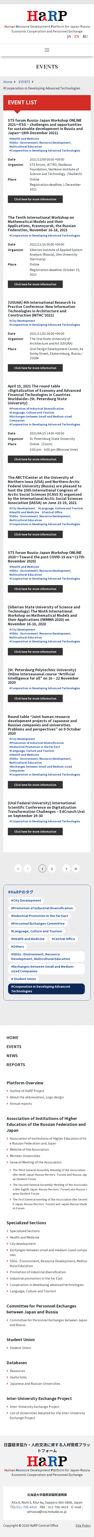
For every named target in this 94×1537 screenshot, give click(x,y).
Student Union (20, 1347)
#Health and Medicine (24, 138)
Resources (17, 1371)
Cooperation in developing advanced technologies (47, 1284)
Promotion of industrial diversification (38, 1272)
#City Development (22, 320)
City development (23, 1243)
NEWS (12, 1055)
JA (69, 36)
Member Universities (25, 1156)
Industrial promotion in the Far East (36, 1278)
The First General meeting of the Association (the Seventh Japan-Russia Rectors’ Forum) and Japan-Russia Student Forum (50, 1203)
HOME (12, 1037)
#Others (17, 946)
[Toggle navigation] (47, 50)
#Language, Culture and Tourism (31, 412)
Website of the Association (29, 1149)
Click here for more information (35, 199)
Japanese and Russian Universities (35, 1383)
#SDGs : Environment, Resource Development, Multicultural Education (40, 144)
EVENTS (25, 82)
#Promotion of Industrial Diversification (36, 408)
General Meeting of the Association (35, 1162)
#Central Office (52, 512)
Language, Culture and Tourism (33, 1291)
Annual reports (21, 1103)
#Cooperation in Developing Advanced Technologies (44, 150)
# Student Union (23, 978)
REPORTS (15, 1064)
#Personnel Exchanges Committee (38, 923)
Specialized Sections (25, 1231)
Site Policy (83, 1525)
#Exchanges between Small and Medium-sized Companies (43, 968)
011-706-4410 (27, 1507)
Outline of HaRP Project (27, 1091)
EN (76, 36)
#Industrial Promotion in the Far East (34, 747)
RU (85, 36)
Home (8, 82)
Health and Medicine (24, 1237)
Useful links (18, 1377)
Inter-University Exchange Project (34, 1406)
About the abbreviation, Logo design (37, 1097)
